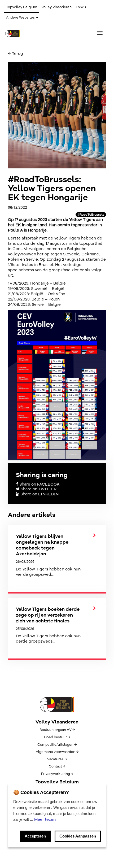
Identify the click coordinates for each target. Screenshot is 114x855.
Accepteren (35, 836)
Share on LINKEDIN (39, 494)
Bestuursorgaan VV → (57, 729)
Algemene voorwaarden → (57, 751)
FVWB (81, 7)
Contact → (57, 766)
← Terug (15, 53)
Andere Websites (21, 17)
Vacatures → (57, 759)
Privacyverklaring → (57, 773)
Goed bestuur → (57, 737)
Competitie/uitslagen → (57, 744)
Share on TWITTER (38, 489)
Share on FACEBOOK (39, 484)
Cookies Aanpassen (77, 836)
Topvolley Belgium (21, 7)
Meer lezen (45, 819)
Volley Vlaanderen (56, 7)
